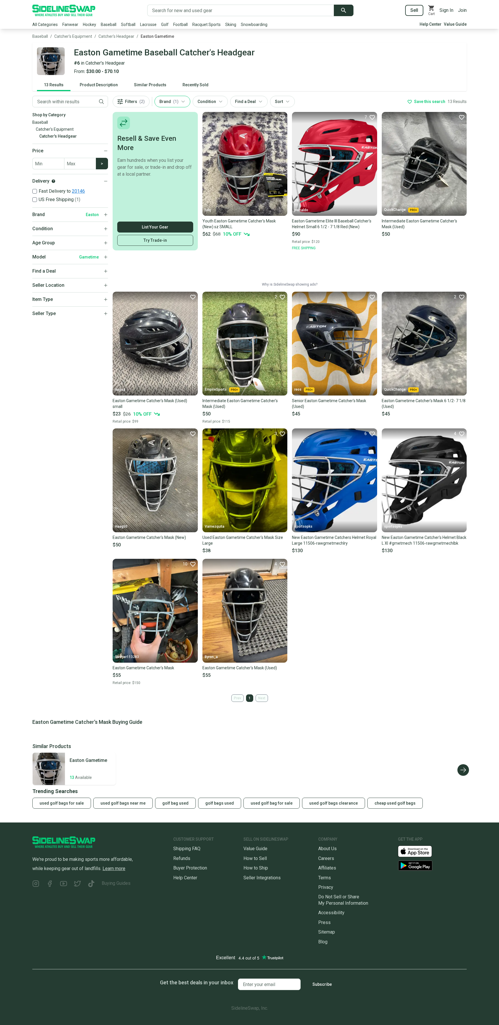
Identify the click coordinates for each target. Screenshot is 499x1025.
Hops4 (120, 390)
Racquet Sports (206, 24)
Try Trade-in (155, 240)
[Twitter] (77, 884)
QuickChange (395, 210)
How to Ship (255, 868)
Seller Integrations (262, 877)
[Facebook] (49, 884)
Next (261, 698)
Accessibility (331, 912)
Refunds (181, 858)
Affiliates (327, 868)
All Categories (45, 24)
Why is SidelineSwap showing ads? (289, 284)
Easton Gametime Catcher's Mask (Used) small (150, 403)
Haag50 (121, 526)
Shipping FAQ (186, 848)
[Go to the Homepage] (63, 10)
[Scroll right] (463, 770)
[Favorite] (461, 117)
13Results (54, 85)
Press (324, 922)
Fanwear (70, 24)
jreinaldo (301, 210)
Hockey (89, 24)
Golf (165, 24)
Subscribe (322, 984)
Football (180, 24)
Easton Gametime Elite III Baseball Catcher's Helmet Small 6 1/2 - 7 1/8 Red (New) (331, 224)
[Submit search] (343, 10)
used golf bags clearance (333, 803)
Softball (128, 24)
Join (462, 10)
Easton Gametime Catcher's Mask (143, 668)
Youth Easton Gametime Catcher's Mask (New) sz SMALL (239, 224)
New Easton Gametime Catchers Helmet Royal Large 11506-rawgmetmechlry (334, 540)
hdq (208, 210)
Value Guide (455, 24)
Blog (322, 942)
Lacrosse (148, 24)
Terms (324, 877)
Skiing (230, 24)
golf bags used (219, 803)
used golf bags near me (123, 803)
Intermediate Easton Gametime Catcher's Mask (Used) (419, 224)
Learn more (114, 868)
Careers (326, 858)
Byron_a (211, 657)
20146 (78, 191)
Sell (414, 10)
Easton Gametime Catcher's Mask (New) (149, 537)
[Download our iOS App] (419, 851)
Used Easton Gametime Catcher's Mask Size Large (242, 540)
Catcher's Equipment (73, 36)
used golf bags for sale (62, 803)
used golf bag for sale (272, 803)
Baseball (108, 24)
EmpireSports (216, 389)
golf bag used (175, 803)
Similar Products (150, 85)
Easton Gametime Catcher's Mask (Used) (239, 668)
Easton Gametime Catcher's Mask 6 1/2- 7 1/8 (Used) (424, 403)
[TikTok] (91, 884)
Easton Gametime (157, 36)
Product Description (99, 85)
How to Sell (255, 858)
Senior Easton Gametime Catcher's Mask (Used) (329, 403)
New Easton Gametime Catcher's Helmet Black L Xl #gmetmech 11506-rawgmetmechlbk (424, 540)
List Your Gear (155, 227)
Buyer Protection (190, 868)
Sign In (446, 10)
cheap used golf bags (395, 803)
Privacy (325, 887)
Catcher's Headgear (116, 36)
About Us (327, 848)
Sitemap (326, 932)
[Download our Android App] (432, 866)
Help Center (431, 24)
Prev (237, 698)
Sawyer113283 (127, 657)
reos (297, 389)
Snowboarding (254, 24)
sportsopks (303, 526)
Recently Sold (195, 85)
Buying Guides (116, 883)
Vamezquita (214, 526)
